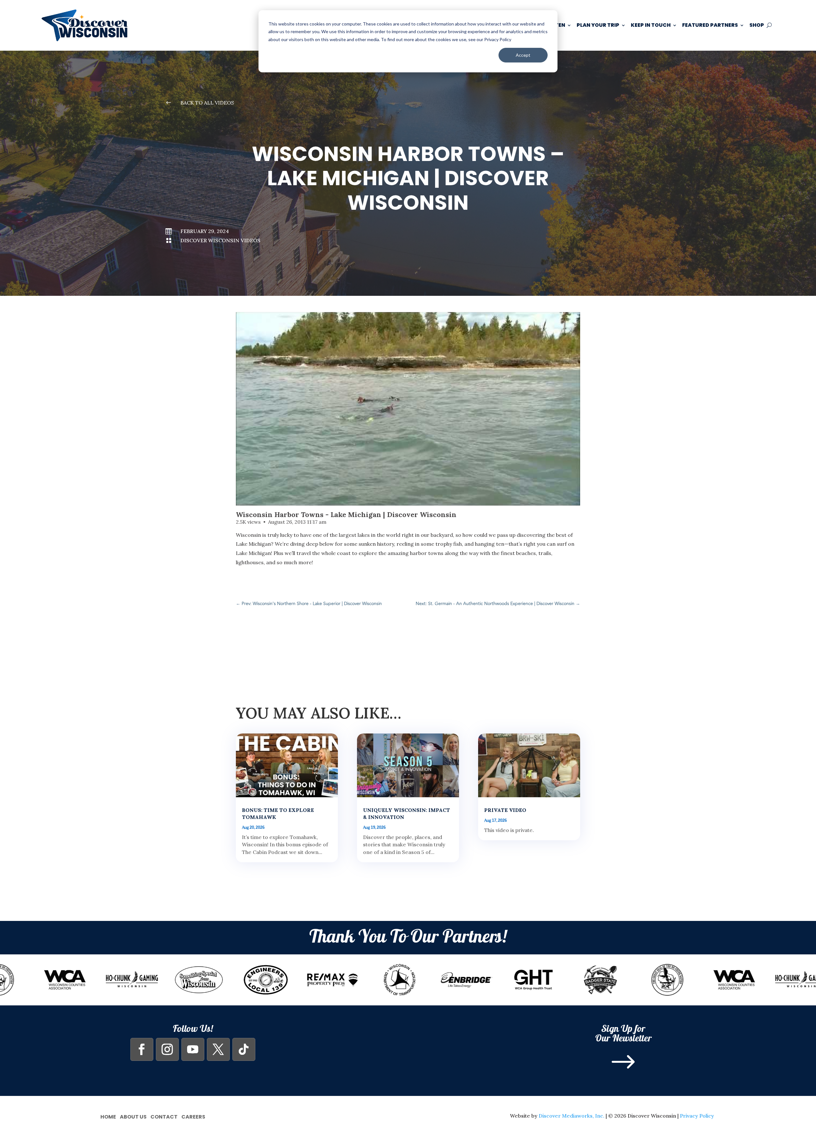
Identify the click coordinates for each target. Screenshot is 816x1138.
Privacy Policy (697, 1115)
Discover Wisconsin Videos (220, 240)
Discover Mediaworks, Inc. (571, 1115)
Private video (505, 810)
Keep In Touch (651, 25)
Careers (193, 1116)
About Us (133, 1116)
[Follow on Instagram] (167, 1049)
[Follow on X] (218, 1049)
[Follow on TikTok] (243, 1049)
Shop (756, 25)
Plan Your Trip (598, 25)
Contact (164, 1116)
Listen (556, 25)
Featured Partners (710, 25)
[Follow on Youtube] (192, 1049)
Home (108, 1116)
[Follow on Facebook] (141, 1049)
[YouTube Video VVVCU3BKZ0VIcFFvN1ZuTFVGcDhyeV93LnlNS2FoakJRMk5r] (408, 409)
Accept (523, 55)
